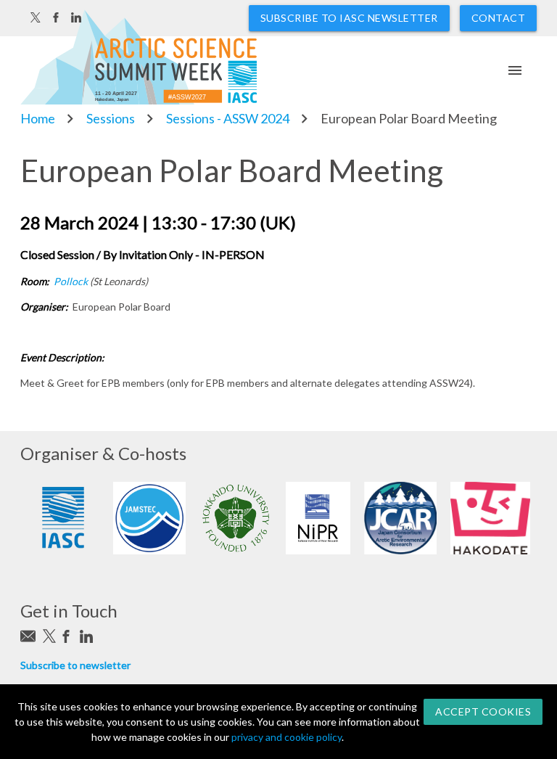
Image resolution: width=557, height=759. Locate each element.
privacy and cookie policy (286, 737)
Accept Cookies (483, 711)
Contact (498, 18)
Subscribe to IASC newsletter (349, 18)
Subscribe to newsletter (75, 665)
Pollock (71, 281)
